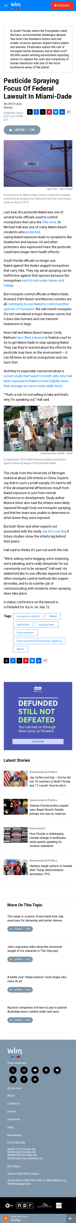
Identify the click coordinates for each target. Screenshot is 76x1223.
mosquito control (28, 616)
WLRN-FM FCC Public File (21, 1152)
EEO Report (14, 1166)
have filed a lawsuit (30, 337)
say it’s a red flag (54, 531)
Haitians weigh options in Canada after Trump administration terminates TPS (51, 870)
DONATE (63, 5)
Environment (25, 632)
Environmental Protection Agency (39, 640)
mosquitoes (46, 624)
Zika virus (49, 222)
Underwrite (13, 1119)
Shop (10, 1127)
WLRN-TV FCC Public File (21, 1149)
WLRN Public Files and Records (25, 1158)
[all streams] (71, 1218)
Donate (11, 1111)
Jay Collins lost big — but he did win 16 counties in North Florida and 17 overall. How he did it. (50, 781)
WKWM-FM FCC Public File (22, 1155)
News (20, 649)
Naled (53, 616)
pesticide (23, 624)
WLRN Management (19, 1184)
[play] (5, 1218)
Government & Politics (43, 772)
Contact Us (13, 1103)
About (11, 1095)
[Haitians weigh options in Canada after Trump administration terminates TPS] (16, 867)
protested (32, 232)
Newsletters (14, 1135)
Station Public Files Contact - (23, 1173)
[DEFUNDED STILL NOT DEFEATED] (38, 716)
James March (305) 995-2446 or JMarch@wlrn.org (36, 1180)
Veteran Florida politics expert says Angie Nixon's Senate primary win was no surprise (49, 809)
